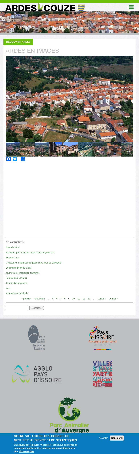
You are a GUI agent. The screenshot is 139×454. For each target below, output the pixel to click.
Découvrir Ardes (18, 41)
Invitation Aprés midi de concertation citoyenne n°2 (30, 252)
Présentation (19, 202)
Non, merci (117, 438)
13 (89, 298)
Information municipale (17, 293)
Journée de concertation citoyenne (23, 273)
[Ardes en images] (69, 99)
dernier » (113, 298)
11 (78, 298)
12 (84, 298)
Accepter (103, 438)
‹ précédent (39, 298)
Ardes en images (21, 219)
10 (73, 298)
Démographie (19, 207)
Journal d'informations (16, 283)
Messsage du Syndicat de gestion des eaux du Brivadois (33, 263)
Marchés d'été (12, 247)
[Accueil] (44, 3)
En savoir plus (26, 451)
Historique (17, 213)
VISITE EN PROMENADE (24, 231)
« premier (26, 298)
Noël (8, 288)
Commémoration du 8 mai (18, 268)
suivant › (102, 298)
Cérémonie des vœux (16, 278)
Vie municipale (17, 171)
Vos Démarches (18, 183)
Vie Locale (15, 177)
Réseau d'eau (12, 257)
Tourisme (14, 190)
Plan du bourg (20, 225)
